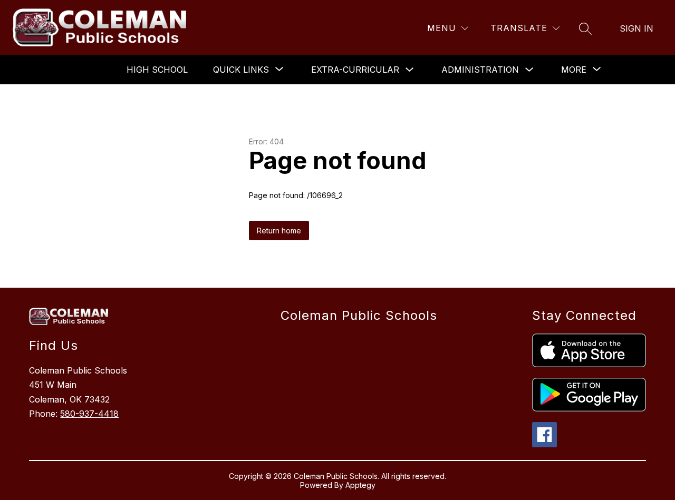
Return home (279, 230)
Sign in (636, 28)
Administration (480, 69)
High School (157, 69)
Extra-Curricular (355, 69)
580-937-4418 (89, 413)
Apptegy (360, 485)
